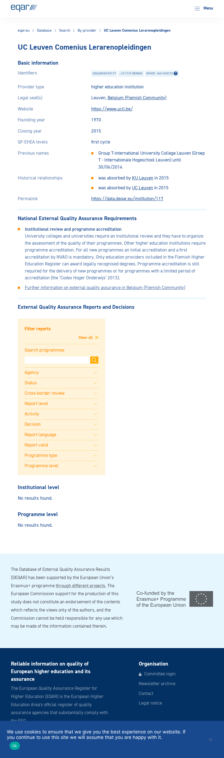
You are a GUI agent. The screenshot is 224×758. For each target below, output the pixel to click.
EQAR (24, 8)
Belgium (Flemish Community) (137, 98)
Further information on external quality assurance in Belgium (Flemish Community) (105, 288)
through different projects (80, 586)
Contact (146, 693)
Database (44, 30)
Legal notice (150, 703)
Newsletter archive (157, 684)
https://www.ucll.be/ (112, 109)
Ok (14, 746)
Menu (207, 8)
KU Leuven (142, 178)
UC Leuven (142, 188)
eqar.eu (24, 30)
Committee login (160, 674)
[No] (210, 739)
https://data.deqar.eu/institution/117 (127, 199)
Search (64, 30)
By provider (87, 30)
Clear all (86, 337)
